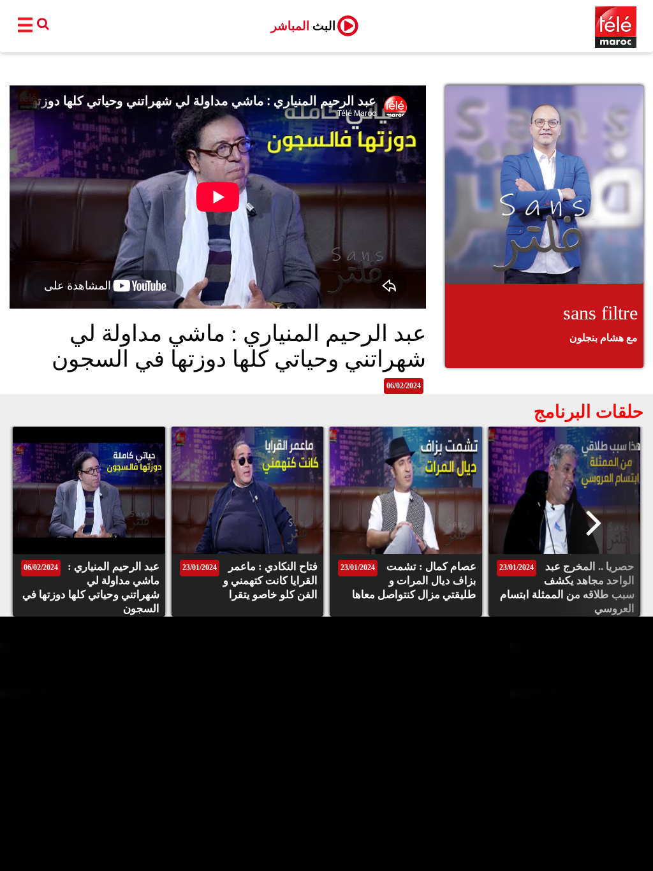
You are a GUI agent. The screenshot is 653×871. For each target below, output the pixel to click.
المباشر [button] (303, 26)
